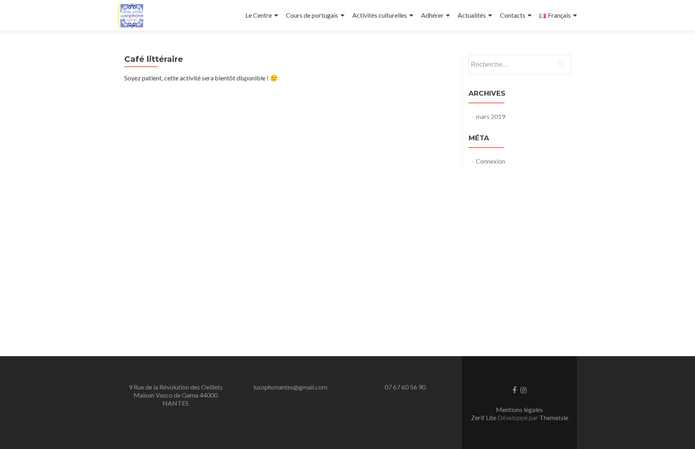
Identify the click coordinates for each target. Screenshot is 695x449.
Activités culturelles (379, 15)
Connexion (490, 161)
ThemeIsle (553, 417)
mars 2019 (490, 116)
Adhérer (432, 15)
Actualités (472, 15)
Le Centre (258, 15)
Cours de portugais (312, 15)
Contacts (512, 15)
